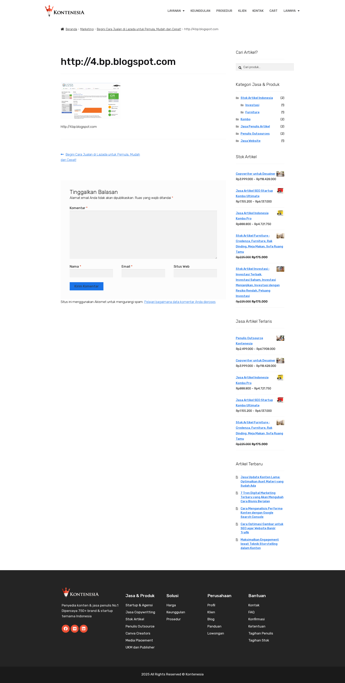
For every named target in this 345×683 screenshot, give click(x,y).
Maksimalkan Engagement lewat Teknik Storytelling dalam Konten (260, 544)
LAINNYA (290, 11)
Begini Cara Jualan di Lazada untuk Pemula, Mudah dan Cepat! (139, 29)
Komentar (79, 208)
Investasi (252, 105)
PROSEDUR (224, 11)
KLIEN (242, 11)
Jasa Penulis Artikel (255, 126)
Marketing (87, 29)
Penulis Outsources (255, 133)
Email (127, 266)
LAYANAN (174, 11)
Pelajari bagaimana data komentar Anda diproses (180, 302)
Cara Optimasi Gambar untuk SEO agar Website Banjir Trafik (262, 528)
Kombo (246, 119)
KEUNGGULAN (200, 11)
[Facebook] (66, 629)
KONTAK (258, 11)
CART (274, 11)
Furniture (252, 112)
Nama (75, 266)
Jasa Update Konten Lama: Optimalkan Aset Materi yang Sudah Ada (262, 481)
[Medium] (75, 629)
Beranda (71, 29)
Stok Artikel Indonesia (257, 98)
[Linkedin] (84, 629)
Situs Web (181, 266)
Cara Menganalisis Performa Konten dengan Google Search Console (262, 513)
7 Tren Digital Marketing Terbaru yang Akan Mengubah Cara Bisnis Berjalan (262, 497)
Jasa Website (251, 141)
